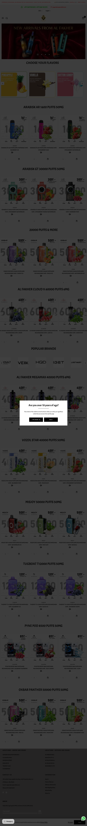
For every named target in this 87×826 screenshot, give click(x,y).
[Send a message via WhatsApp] (83, 818)
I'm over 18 (36, 420)
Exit (51, 420)
